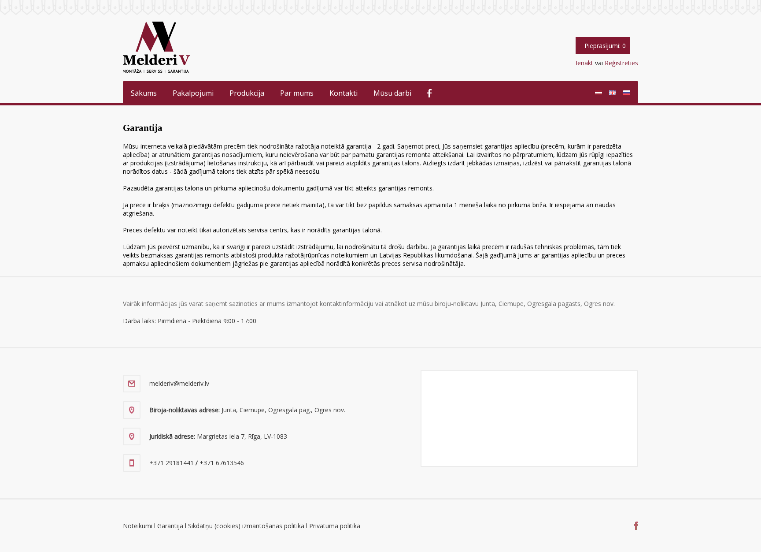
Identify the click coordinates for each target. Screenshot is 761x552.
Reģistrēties (621, 63)
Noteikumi (137, 526)
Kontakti (343, 93)
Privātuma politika (334, 526)
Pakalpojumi (193, 93)
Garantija (170, 526)
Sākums (144, 93)
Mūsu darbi (392, 93)
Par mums (297, 93)
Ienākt (584, 63)
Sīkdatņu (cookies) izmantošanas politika (246, 526)
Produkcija (246, 93)
